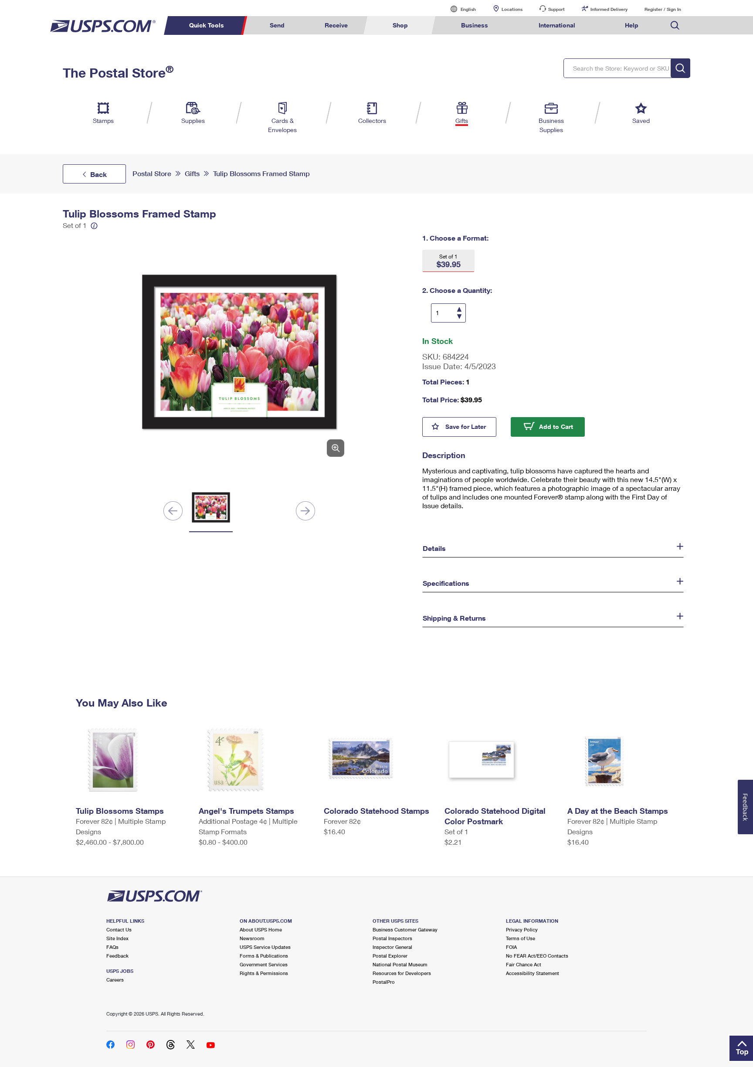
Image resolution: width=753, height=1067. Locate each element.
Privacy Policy (522, 929)
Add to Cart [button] (562, 425)
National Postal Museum (400, 964)
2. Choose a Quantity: (457, 290)
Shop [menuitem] (400, 25)
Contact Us (119, 929)
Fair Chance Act (523, 964)
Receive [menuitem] (336, 25)
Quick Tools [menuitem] (206, 25)
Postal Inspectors (392, 938)
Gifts (192, 174)
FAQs (112, 947)
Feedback (117, 955)
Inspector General (392, 947)
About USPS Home (261, 929)
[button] (448, 261)
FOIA (511, 947)
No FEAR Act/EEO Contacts (537, 955)
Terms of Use (520, 938)
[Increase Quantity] (459, 310)
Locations (512, 9)
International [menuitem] (557, 25)
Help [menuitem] (631, 25)
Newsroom (252, 938)
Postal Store (151, 174)
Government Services (264, 964)
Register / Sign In (662, 9)
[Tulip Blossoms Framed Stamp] (239, 351)
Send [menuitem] (277, 25)
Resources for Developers (402, 973)
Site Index (117, 938)
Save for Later (470, 425)
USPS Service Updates (265, 947)
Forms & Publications (264, 955)
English (459, 9)
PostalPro (384, 982)
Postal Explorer (390, 955)
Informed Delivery (609, 9)
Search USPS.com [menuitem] (675, 25)
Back (98, 174)
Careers (115, 979)
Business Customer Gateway (405, 929)
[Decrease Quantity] (459, 316)
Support (556, 9)
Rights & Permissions (264, 973)
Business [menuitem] (474, 25)
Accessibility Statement (532, 973)
